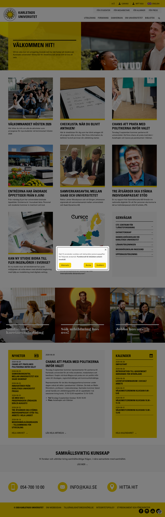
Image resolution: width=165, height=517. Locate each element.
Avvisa (88, 265)
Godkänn (100, 265)
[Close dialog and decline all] (105, 248)
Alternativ (65, 265)
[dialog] (82, 258)
